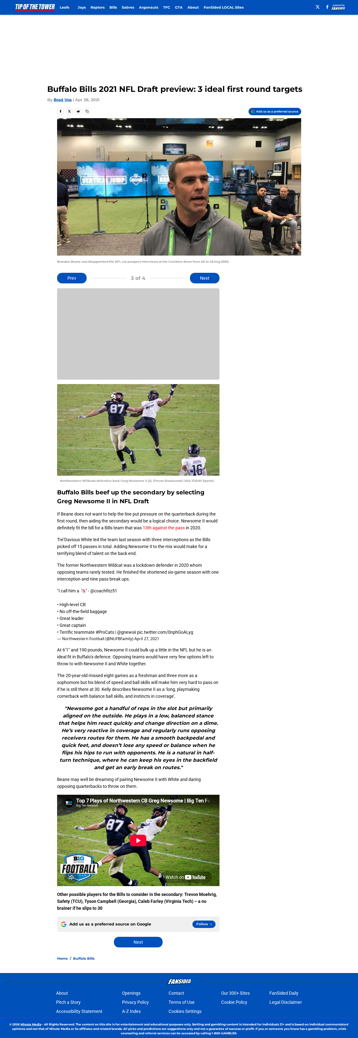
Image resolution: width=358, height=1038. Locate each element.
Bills (113, 7)
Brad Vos (63, 99)
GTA (179, 7)
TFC (166, 7)
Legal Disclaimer (285, 1002)
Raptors (98, 7)
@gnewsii (126, 632)
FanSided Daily (283, 993)
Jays (82, 7)
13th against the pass (164, 527)
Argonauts (148, 7)
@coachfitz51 (103, 590)
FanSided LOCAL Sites (224, 7)
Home (62, 958)
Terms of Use (182, 1002)
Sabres (128, 7)
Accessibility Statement (79, 1011)
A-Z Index (131, 1011)
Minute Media (30, 1024)
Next (204, 278)
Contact (176, 993)
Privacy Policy (135, 1002)
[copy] (87, 111)
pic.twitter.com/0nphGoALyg (165, 632)
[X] (318, 7)
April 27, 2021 (146, 638)
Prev (71, 278)
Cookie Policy (234, 1002)
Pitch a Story (68, 1002)
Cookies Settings (185, 1011)
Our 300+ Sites (235, 993)
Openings (131, 993)
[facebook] (327, 7)
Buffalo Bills (83, 958)
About (193, 7)
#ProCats (105, 632)
